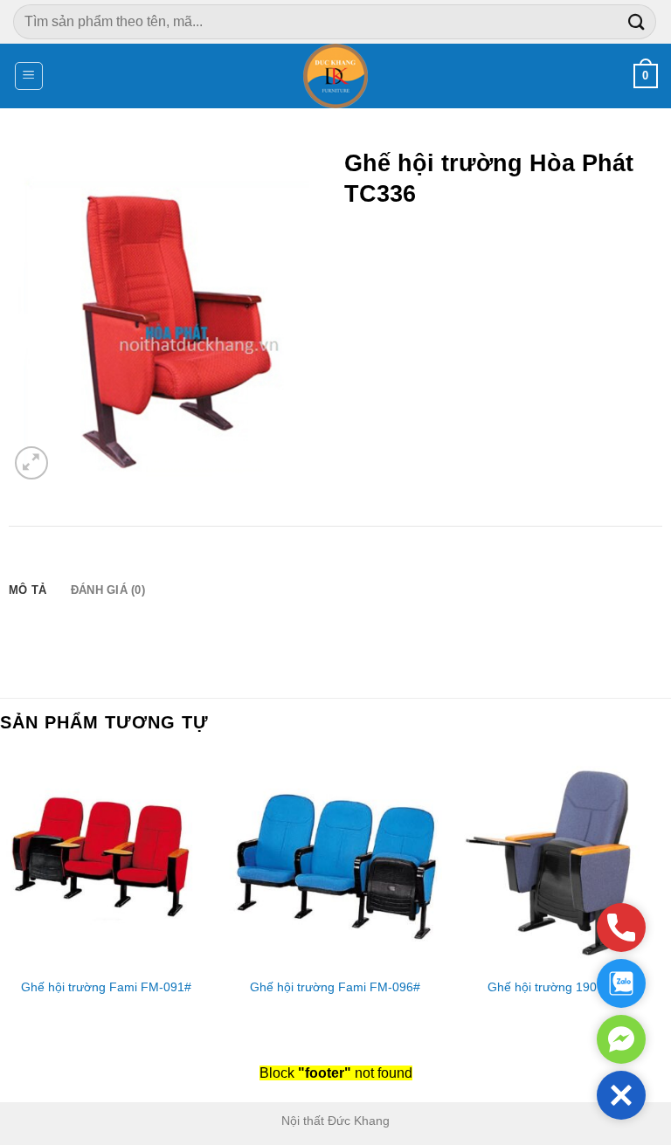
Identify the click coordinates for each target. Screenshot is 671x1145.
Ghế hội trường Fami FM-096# (335, 987)
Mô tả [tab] (27, 590)
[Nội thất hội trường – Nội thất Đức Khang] (336, 76)
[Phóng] (32, 463)
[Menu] (29, 76)
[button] (621, 1095)
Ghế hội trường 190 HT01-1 (565, 987)
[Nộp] (636, 21)
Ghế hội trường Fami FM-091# (106, 987)
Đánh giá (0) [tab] (108, 590)
